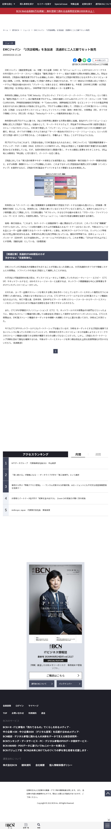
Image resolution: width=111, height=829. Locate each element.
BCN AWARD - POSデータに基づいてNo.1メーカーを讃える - (34, 745)
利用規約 (32, 713)
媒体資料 (26, 765)
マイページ (33, 705)
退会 (43, 713)
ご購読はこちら (55, 675)
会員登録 (7, 705)
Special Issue (61, 3)
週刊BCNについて (39, 683)
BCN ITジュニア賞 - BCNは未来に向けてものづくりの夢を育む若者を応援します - (45, 750)
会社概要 (40, 765)
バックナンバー (65, 683)
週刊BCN (15, 30)
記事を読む (7, 3)
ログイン (20, 705)
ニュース (26, 30)
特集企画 (75, 3)
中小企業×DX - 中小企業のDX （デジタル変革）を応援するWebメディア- (41, 731)
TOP (5, 713)
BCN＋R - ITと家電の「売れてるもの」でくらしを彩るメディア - (36, 727)
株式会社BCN (10, 765)
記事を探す (87, 3)
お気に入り (101, 60)
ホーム (5, 30)
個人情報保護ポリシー (60, 765)
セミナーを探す (44, 3)
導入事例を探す (27, 3)
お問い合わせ (18, 713)
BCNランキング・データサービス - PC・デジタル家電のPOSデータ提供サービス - (45, 741)
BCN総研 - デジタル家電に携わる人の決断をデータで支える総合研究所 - (40, 736)
